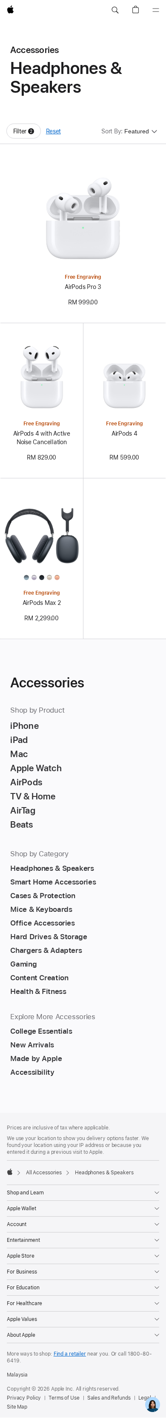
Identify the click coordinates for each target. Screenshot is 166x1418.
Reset (53, 131)
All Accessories (44, 1173)
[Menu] (156, 10)
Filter (27, 133)
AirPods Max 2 (42, 602)
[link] (152, 1404)
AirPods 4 (124, 433)
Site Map (17, 1407)
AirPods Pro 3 (83, 286)
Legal (144, 1398)
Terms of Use (64, 1398)
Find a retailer (70, 1354)
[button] (115, 10)
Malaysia (17, 1375)
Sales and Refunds (109, 1398)
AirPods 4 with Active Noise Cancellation (41, 437)
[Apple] (10, 1172)
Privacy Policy (24, 1398)
